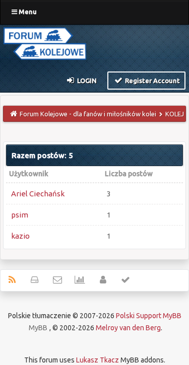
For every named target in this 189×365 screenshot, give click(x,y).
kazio (20, 236)
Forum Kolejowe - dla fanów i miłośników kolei (88, 113)
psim (19, 214)
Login (86, 80)
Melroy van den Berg (128, 328)
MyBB (38, 328)
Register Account (151, 80)
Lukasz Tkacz (97, 360)
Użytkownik (28, 174)
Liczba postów (129, 174)
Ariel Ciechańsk (38, 193)
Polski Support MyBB (148, 316)
